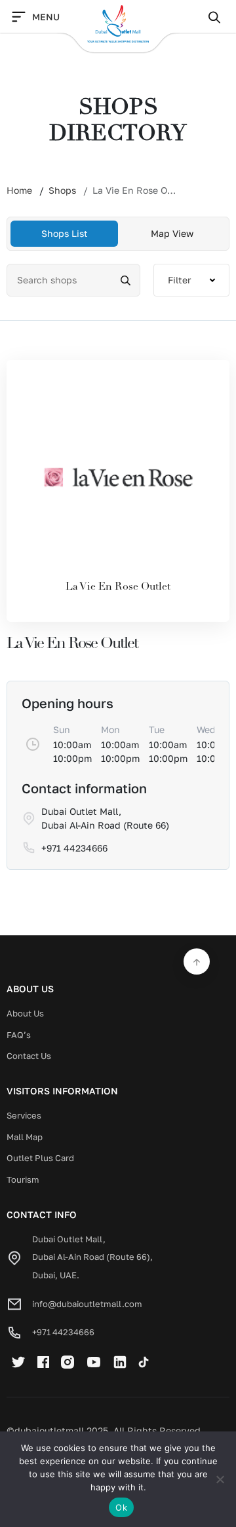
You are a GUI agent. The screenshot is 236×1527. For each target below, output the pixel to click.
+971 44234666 (63, 1332)
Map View (172, 233)
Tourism (23, 1179)
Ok (121, 1507)
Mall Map (25, 1137)
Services (24, 1115)
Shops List (64, 233)
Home (19, 190)
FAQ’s (19, 1035)
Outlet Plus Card (40, 1158)
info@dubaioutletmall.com (87, 1304)
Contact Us (29, 1056)
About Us (25, 1013)
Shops (62, 190)
